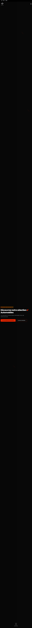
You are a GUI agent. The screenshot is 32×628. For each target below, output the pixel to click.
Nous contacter (22, 320)
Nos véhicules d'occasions (8, 320)
